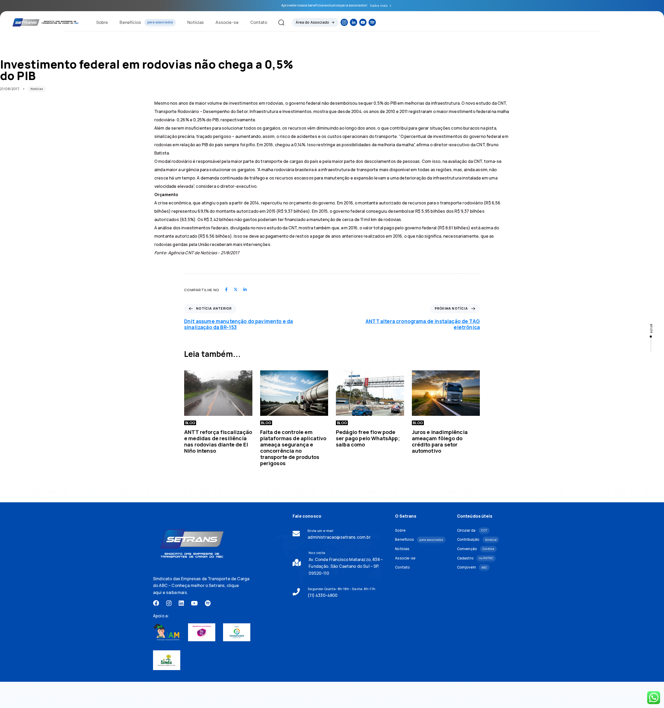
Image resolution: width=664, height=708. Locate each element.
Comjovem (472, 567)
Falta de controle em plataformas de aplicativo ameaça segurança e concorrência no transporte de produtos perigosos (293, 448)
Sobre (102, 22)
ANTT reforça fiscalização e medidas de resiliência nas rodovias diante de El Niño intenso (218, 441)
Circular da (472, 530)
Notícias (195, 22)
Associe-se (227, 22)
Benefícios (146, 22)
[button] (279, 22)
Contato (258, 22)
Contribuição (477, 539)
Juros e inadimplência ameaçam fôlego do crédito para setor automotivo (440, 441)
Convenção (475, 548)
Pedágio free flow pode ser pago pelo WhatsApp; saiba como (368, 438)
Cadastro (475, 558)
